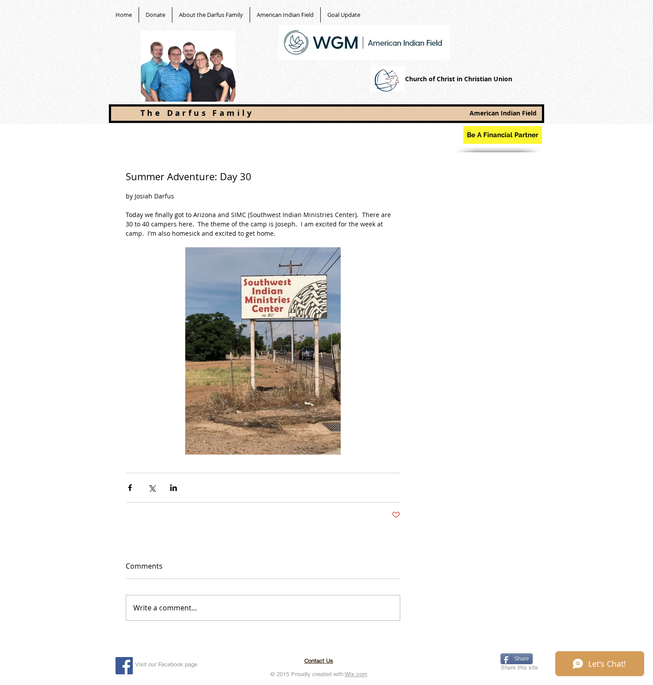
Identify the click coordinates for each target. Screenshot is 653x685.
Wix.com (356, 674)
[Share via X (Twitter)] (151, 487)
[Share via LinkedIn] (173, 487)
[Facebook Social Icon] (124, 665)
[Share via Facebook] (130, 487)
